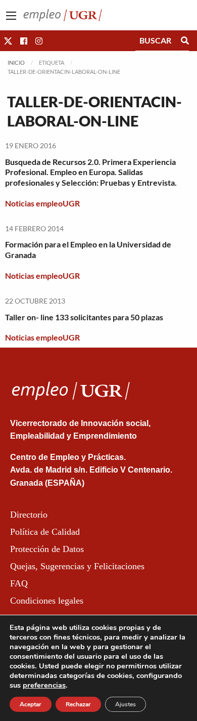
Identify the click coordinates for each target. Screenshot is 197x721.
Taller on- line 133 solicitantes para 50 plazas (84, 317)
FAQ (19, 583)
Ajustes (125, 704)
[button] (8, 41)
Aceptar (30, 704)
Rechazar (78, 704)
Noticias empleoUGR (42, 203)
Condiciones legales (46, 601)
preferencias (44, 685)
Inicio (16, 62)
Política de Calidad (45, 532)
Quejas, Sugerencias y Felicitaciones (77, 566)
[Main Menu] (11, 16)
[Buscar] (185, 40)
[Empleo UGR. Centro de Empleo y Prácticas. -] (62, 14)
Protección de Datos (47, 549)
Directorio (28, 515)
